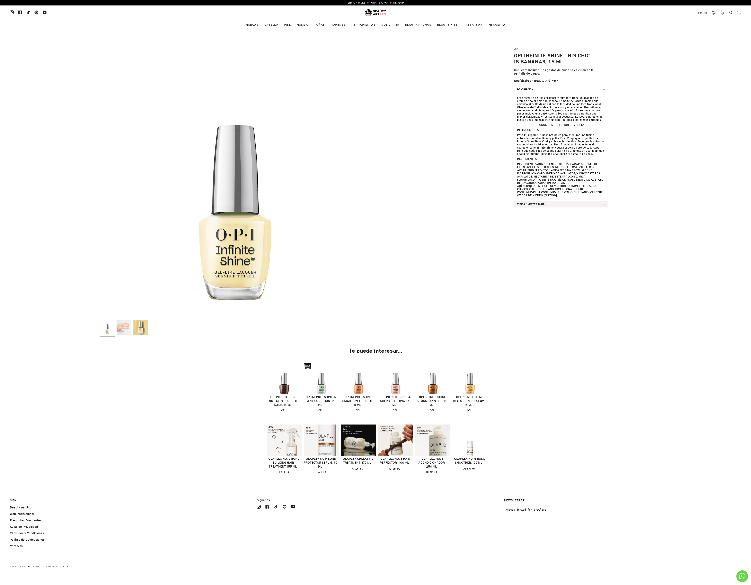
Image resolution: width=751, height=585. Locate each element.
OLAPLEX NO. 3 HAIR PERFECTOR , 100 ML (395, 460)
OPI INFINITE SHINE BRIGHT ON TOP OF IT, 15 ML (357, 401)
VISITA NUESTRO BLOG (530, 204)
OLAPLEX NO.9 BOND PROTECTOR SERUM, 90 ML (320, 462)
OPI (516, 48)
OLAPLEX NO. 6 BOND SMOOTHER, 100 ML (469, 460)
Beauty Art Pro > (546, 80)
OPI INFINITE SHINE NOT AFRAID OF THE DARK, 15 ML (283, 401)
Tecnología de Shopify (57, 566)
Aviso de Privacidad (24, 526)
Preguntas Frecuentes (25, 520)
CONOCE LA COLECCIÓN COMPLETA (560, 124)
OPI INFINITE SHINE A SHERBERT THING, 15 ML (395, 401)
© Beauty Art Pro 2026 (24, 566)
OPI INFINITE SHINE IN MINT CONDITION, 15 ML (321, 401)
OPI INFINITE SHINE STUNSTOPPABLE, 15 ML (432, 401)
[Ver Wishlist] (739, 12)
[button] (722, 12)
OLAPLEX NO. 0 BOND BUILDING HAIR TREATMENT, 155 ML (283, 462)
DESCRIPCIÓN (525, 89)
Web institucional (22, 514)
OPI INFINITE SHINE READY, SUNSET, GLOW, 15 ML (469, 401)
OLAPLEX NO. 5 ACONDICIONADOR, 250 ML (432, 462)
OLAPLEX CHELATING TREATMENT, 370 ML (358, 460)
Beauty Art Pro (20, 507)
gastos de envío (558, 70)
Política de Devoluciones (27, 539)
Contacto (16, 546)
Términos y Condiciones (27, 533)
